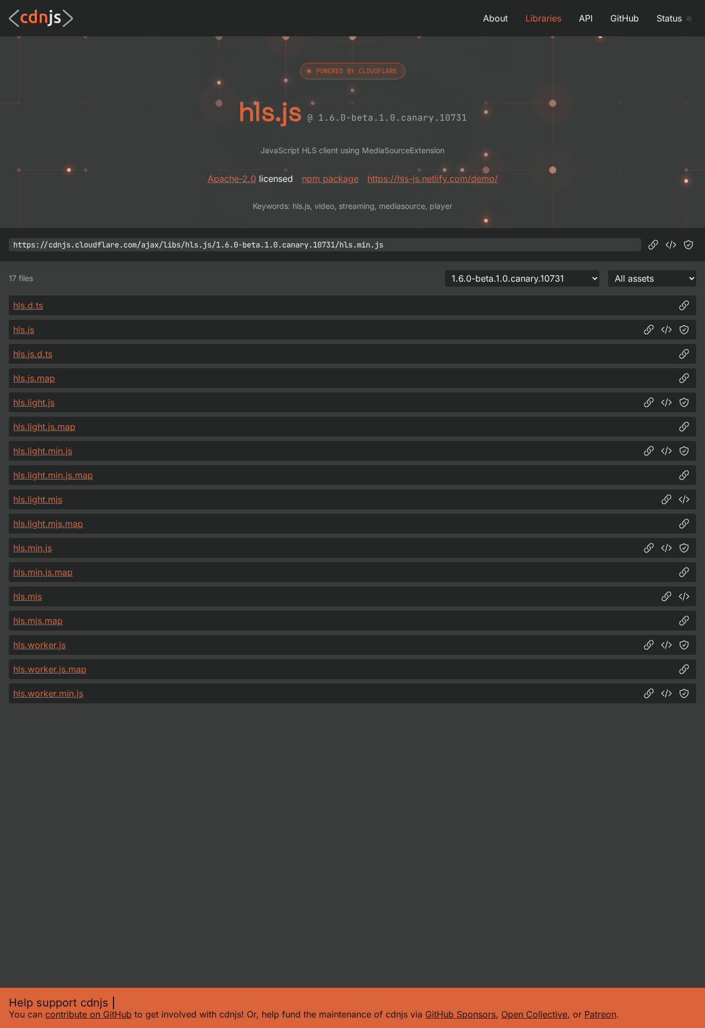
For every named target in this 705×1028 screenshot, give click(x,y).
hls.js (23, 330)
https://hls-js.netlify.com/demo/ (432, 178)
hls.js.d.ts (32, 354)
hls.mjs (27, 596)
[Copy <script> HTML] (671, 244)
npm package (330, 178)
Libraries (543, 18)
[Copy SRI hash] (688, 244)
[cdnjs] (41, 18)
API (586, 18)
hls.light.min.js (42, 451)
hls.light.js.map (44, 427)
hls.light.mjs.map (48, 524)
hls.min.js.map (43, 572)
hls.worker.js (39, 645)
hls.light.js (34, 402)
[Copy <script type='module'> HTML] (684, 499)
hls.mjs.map (38, 621)
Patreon (600, 1014)
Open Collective (534, 1014)
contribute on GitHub (88, 1014)
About (495, 18)
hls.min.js (32, 548)
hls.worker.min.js (48, 693)
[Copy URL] (653, 244)
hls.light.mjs (37, 499)
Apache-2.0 (232, 178)
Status (669, 18)
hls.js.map (34, 378)
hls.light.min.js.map (53, 475)
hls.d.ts (28, 305)
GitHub (624, 18)
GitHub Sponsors (460, 1014)
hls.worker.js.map (49, 669)
